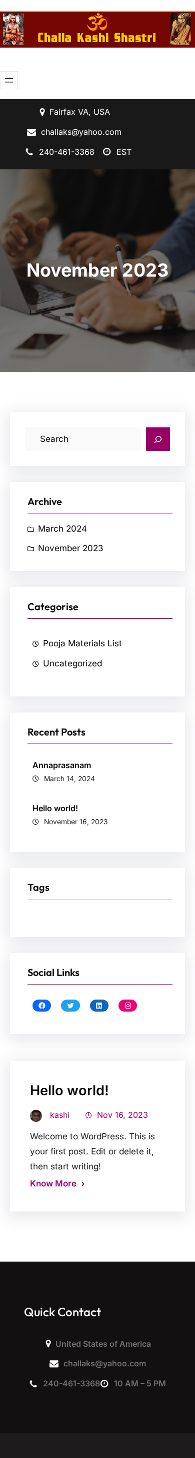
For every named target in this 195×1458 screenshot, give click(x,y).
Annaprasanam (61, 765)
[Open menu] (9, 80)
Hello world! (55, 808)
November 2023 (71, 548)
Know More (53, 1183)
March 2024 (62, 529)
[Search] (158, 439)
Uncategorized (72, 663)
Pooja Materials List (82, 643)
